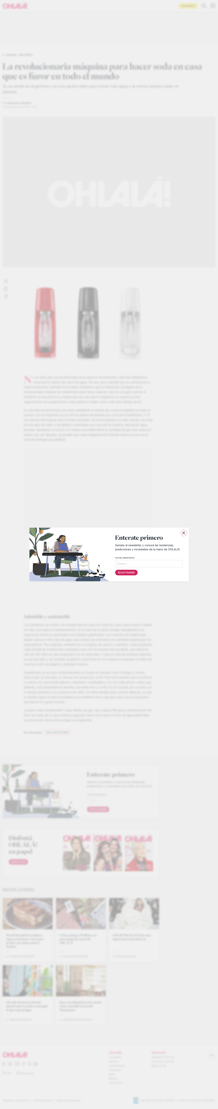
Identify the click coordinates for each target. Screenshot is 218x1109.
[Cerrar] (184, 533)
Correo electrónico (124, 557)
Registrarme (126, 572)
